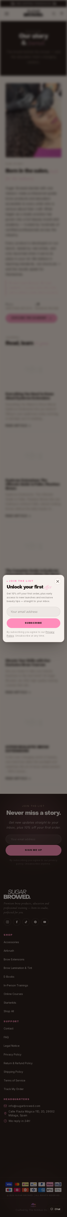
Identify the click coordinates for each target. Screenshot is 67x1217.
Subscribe (33, 623)
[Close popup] (57, 581)
